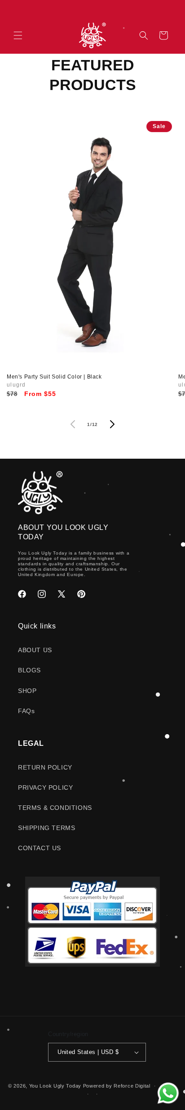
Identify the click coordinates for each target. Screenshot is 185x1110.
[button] (18, 35)
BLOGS (29, 670)
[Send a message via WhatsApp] (168, 1093)
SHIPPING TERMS (46, 827)
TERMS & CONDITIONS (55, 807)
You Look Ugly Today (55, 1085)
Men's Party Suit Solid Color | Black (54, 377)
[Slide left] (73, 424)
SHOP (27, 690)
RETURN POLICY (45, 767)
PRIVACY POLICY (45, 787)
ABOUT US (35, 650)
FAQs (26, 710)
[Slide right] (112, 424)
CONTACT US (39, 848)
